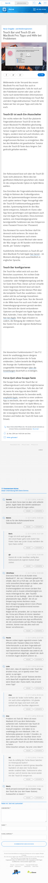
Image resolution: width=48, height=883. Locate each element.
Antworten (38, 511)
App (40, 3)
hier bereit (35, 254)
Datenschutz (27, 866)
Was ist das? (36, 429)
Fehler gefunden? (12, 437)
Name (3, 824)
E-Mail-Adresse (7, 833)
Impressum (18, 866)
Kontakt (45, 3)
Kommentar (6, 807)
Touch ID (35, 445)
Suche (34, 3)
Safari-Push (35, 866)
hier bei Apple (9, 318)
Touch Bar (26, 445)
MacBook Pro (15, 445)
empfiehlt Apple (10, 397)
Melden (28, 511)
